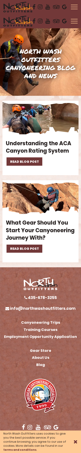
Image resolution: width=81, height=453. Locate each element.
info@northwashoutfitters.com (42, 308)
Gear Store (40, 350)
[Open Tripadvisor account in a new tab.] (56, 7)
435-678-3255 (42, 297)
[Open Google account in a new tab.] (65, 7)
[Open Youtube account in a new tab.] (48, 7)
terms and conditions (19, 450)
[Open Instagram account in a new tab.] (40, 7)
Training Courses (40, 329)
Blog (40, 364)
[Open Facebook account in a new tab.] (34, 7)
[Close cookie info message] (76, 441)
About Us (40, 357)
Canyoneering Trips (40, 322)
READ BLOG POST (24, 161)
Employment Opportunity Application (40, 336)
